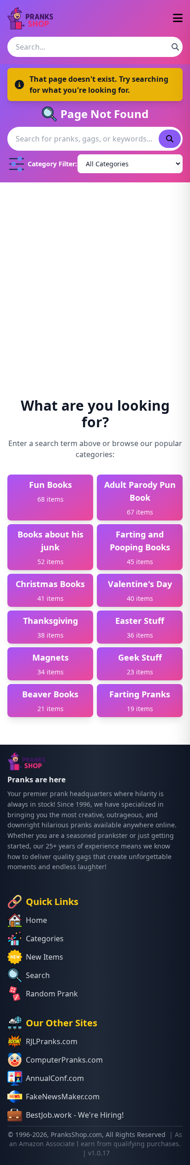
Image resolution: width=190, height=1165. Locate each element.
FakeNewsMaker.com (63, 1096)
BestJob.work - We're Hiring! (75, 1115)
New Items (44, 957)
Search (38, 975)
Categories (45, 938)
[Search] (175, 46)
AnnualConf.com (55, 1078)
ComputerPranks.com (64, 1060)
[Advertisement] (95, 281)
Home (36, 920)
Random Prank (52, 994)
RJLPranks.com (51, 1041)
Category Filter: (51, 163)
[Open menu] (178, 18)
